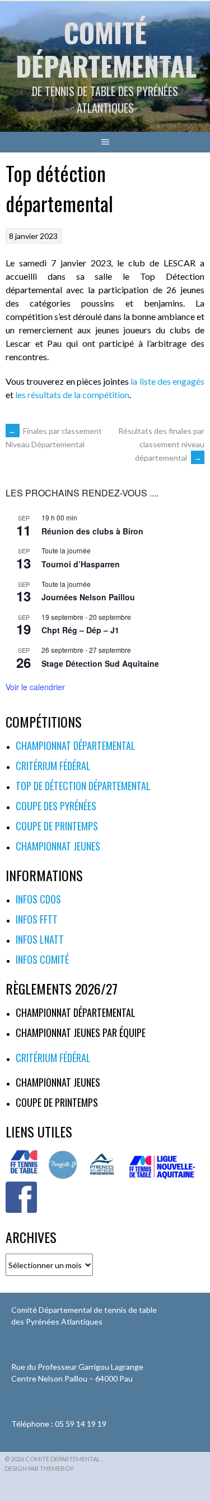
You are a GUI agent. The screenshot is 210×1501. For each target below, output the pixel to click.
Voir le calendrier (35, 686)
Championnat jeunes (58, 846)
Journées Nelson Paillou (88, 597)
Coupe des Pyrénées (56, 806)
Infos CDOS (38, 899)
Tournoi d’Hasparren (80, 564)
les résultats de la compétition (72, 394)
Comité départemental (106, 48)
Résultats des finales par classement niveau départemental (161, 444)
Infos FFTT (37, 919)
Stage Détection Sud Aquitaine (100, 663)
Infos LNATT (40, 939)
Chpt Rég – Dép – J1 (80, 629)
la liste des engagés (166, 381)
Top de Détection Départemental (83, 785)
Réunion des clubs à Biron (92, 531)
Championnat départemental (76, 745)
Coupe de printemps (57, 826)
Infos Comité (42, 959)
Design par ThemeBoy (39, 1468)
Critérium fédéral (53, 765)
